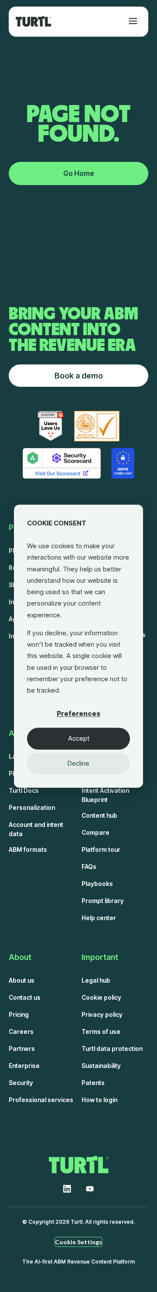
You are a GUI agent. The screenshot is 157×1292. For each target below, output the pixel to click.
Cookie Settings (78, 1242)
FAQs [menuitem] (89, 866)
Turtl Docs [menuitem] (24, 790)
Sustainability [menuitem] (101, 1065)
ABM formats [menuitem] (28, 849)
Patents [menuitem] (93, 1082)
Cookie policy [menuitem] (101, 997)
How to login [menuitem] (99, 1099)
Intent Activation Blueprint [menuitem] (105, 795)
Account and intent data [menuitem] (36, 829)
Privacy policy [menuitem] (102, 1014)
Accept (78, 738)
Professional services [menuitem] (41, 1099)
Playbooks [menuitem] (97, 883)
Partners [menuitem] (22, 1048)
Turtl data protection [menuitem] (112, 1048)
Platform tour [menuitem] (101, 849)
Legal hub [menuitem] (96, 980)
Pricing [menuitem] (19, 1014)
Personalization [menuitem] (32, 807)
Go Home (78, 173)
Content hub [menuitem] (99, 815)
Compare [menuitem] (95, 832)
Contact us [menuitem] (25, 997)
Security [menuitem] (21, 1082)
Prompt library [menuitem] (103, 900)
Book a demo (79, 375)
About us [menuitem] (21, 980)
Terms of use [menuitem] (101, 1031)
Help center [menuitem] (99, 917)
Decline (78, 763)
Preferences (78, 713)
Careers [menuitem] (21, 1031)
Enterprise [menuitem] (24, 1065)
